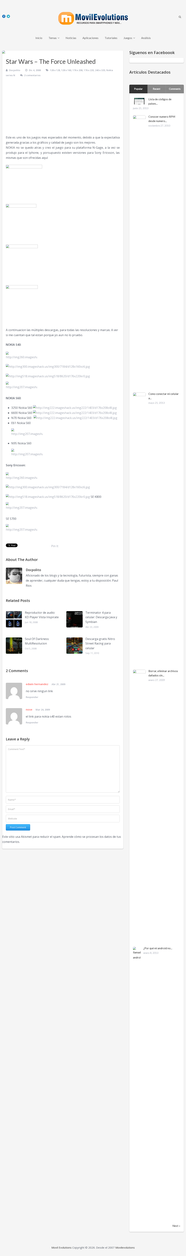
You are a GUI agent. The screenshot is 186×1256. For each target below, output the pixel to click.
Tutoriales (111, 38)
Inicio (38, 38)
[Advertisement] (63, 107)
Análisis (146, 38)
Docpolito (14, 70)
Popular (138, 88)
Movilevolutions (125, 1247)
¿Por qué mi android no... (157, 948)
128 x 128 (55, 70)
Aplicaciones (90, 38)
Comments (175, 88)
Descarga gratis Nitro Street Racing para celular (100, 643)
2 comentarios (32, 75)
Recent (156, 88)
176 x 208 (77, 70)
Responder (32, 697)
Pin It (54, 546)
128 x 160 (66, 70)
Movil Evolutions (61, 1247)
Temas (52, 38)
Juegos (128, 38)
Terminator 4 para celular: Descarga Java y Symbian (101, 617)
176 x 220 (89, 70)
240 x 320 (100, 70)
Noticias (71, 38)
